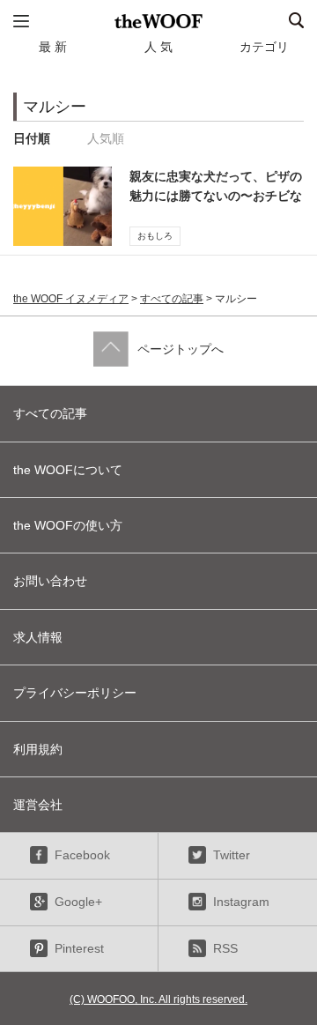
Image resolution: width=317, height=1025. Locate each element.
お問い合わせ (50, 581)
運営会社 (38, 805)
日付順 (31, 138)
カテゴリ (264, 47)
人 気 (158, 47)
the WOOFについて (67, 470)
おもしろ (155, 236)
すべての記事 (171, 299)
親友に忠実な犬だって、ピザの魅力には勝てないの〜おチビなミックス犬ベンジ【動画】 (215, 196)
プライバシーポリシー (74, 693)
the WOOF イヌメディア (71, 299)
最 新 (53, 47)
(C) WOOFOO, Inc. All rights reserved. (158, 999)
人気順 (105, 138)
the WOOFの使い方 (67, 525)
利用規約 (38, 749)
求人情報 (38, 637)
